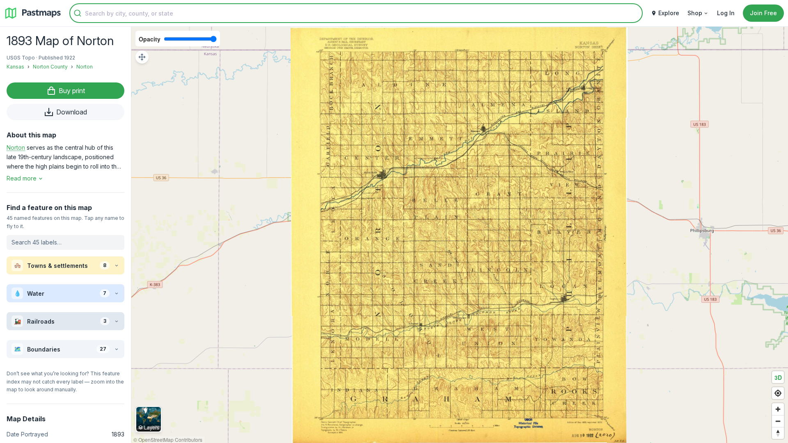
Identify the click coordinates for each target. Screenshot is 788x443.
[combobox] (356, 13)
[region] (459, 235)
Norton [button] (16, 147)
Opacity (149, 39)
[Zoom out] (778, 421)
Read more (22, 178)
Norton (84, 67)
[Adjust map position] (142, 57)
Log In (726, 12)
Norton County (50, 67)
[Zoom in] (778, 409)
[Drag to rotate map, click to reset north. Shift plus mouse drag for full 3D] (778, 433)
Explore (668, 12)
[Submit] (77, 13)
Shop (694, 12)
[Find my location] (778, 393)
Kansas (15, 67)
